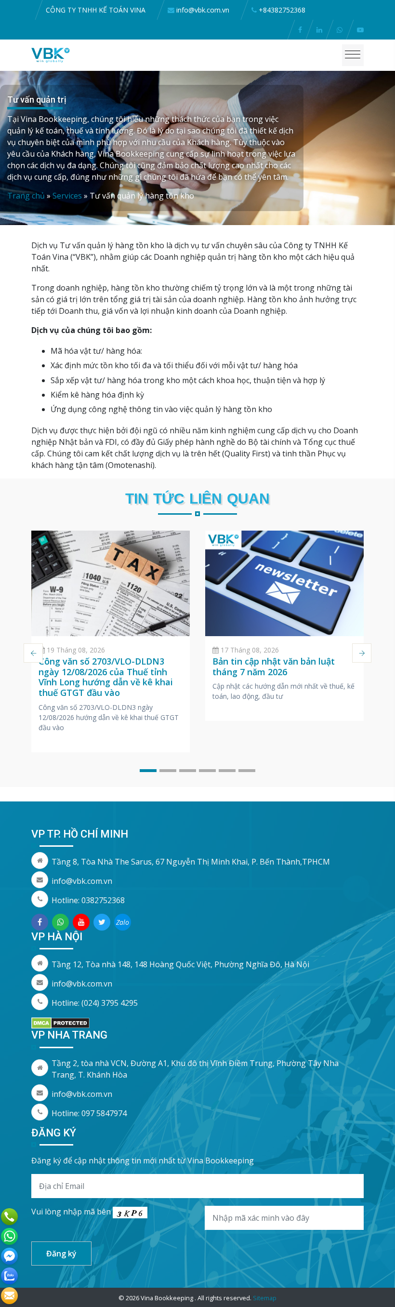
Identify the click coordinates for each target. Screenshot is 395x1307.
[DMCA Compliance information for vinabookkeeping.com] (60, 1022)
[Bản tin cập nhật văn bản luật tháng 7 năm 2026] (284, 583)
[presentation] (33, 653)
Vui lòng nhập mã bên (72, 1211)
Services (67, 195)
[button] (148, 771)
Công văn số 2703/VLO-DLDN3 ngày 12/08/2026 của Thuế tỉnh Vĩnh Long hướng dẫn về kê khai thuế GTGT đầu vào (106, 676)
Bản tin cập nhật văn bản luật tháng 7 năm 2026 (273, 666)
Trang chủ (26, 195)
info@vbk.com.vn (82, 881)
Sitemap (264, 1298)
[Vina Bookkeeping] (50, 54)
